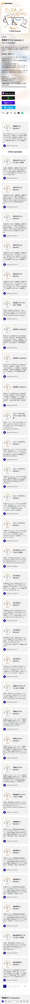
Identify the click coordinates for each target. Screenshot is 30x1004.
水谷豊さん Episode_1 (19, 387)
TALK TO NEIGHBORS (8, 43)
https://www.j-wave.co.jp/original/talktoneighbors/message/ (14, 85)
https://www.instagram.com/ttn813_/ (11, 82)
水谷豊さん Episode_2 (19, 358)
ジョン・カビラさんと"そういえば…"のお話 (19, 416)
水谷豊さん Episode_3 (19, 329)
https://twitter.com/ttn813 (9, 78)
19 (24, 986)
